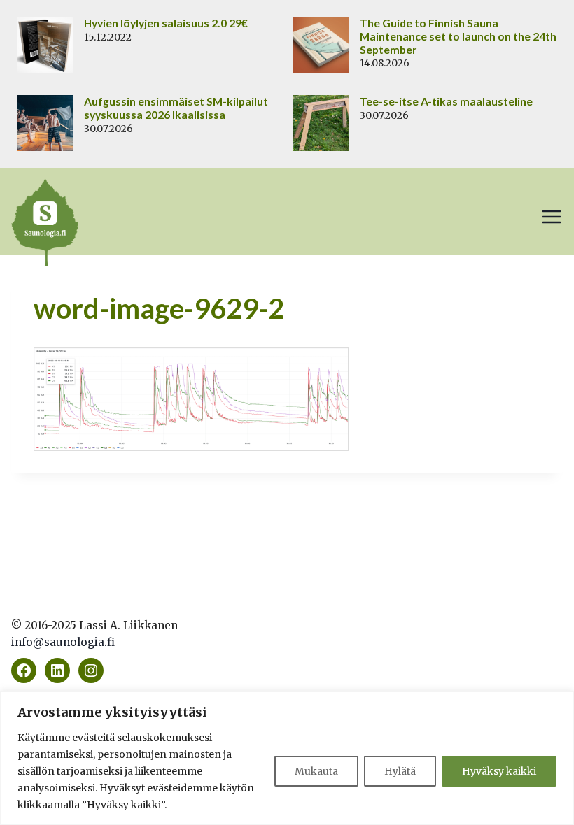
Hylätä (400, 771)
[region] (287, 758)
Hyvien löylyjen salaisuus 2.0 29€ (166, 23)
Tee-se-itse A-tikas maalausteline (446, 101)
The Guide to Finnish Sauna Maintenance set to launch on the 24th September (458, 36)
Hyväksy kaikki (499, 771)
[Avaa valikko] (551, 217)
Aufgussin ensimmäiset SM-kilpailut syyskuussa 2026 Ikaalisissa (176, 108)
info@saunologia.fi (63, 642)
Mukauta (316, 771)
